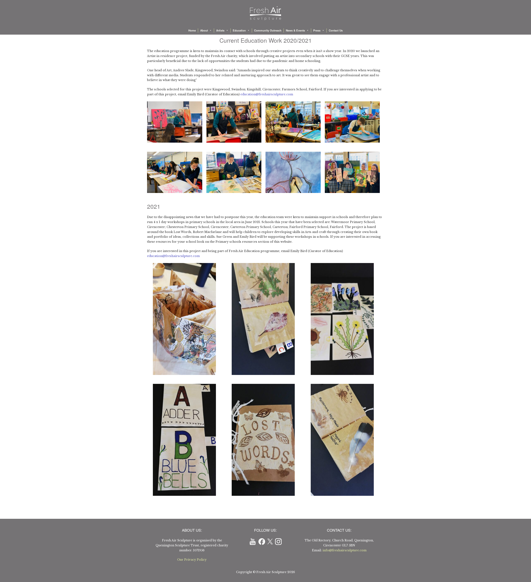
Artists (220, 30)
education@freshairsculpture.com (266, 94)
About (204, 30)
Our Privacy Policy (192, 559)
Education (239, 30)
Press (316, 30)
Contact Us (336, 30)
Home (192, 30)
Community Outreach (267, 30)
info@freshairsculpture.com (345, 550)
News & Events (295, 30)
